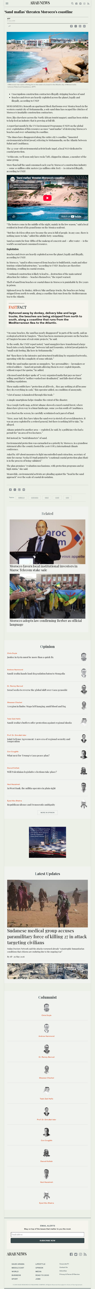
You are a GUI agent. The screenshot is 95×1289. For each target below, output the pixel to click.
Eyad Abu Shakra (14, 801)
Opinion (47, 646)
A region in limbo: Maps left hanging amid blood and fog (36, 706)
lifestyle (40, 1264)
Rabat (47, 497)
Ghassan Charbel (14, 702)
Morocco (21, 497)
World (15, 1271)
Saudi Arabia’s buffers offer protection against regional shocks (39, 722)
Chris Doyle (12, 653)
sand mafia (34, 497)
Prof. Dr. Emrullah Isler (16, 735)
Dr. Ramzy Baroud (15, 686)
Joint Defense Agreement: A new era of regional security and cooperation (38, 740)
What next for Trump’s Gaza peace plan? (28, 755)
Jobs (38, 1279)
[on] (8, 3)
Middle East (18, 1268)
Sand (67, 497)
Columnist (47, 997)
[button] (71, 26)
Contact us (63, 1267)
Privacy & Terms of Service (69, 1274)
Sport (15, 1279)
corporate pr (64, 1264)
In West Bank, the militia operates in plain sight (31, 788)
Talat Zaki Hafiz (14, 719)
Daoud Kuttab (13, 768)
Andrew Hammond (15, 670)
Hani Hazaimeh (13, 784)
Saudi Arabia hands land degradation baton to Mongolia (36, 673)
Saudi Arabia (18, 1264)
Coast (57, 497)
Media (38, 1271)
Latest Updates (47, 873)
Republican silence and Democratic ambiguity (31, 804)
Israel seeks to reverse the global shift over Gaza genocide (37, 690)
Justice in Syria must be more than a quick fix (30, 657)
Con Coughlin (12, 751)
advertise (63, 1271)
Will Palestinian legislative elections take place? (32, 771)
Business (16, 1275)
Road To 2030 (42, 1275)
